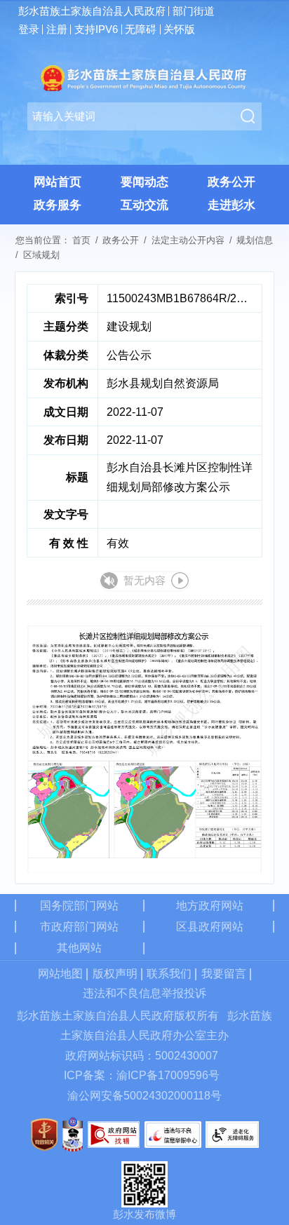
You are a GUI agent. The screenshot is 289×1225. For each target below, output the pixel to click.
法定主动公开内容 (188, 240)
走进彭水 (231, 205)
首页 (81, 240)
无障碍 (140, 29)
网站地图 (60, 974)
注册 (56, 29)
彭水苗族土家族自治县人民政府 (92, 11)
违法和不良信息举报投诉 (144, 993)
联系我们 (169, 974)
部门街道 (194, 11)
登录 (28, 29)
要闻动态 (144, 182)
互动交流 (144, 205)
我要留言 (223, 974)
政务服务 (57, 205)
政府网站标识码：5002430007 (141, 1056)
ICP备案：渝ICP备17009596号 (142, 1075)
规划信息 (254, 240)
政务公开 (231, 182)
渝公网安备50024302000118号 (144, 1096)
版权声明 (115, 974)
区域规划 (41, 255)
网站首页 (57, 182)
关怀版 (179, 29)
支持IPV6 (96, 29)
